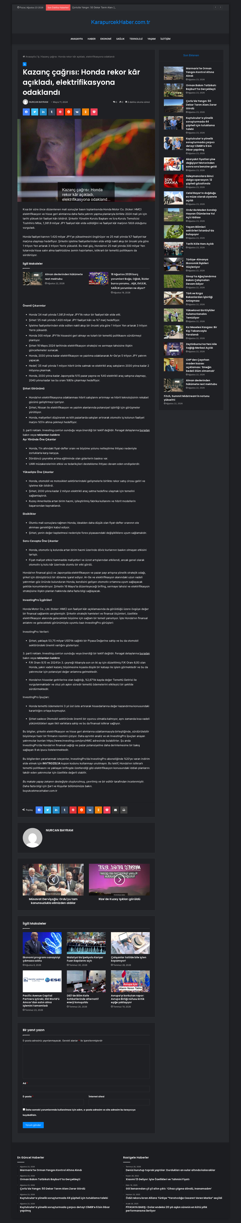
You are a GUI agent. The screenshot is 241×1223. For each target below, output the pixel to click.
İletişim (165, 38)
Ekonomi (105, 38)
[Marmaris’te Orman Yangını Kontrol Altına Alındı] (173, 73)
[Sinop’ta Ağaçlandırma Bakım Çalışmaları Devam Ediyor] (173, 281)
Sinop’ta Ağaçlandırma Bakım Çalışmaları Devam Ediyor (201, 280)
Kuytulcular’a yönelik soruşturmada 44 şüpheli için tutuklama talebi (200, 123)
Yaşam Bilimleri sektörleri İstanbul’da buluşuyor (200, 230)
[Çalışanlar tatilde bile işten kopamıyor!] (130, 943)
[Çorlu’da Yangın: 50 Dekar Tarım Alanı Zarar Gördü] (173, 105)
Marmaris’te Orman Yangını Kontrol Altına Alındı (200, 72)
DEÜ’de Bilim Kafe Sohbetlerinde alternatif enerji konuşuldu (83, 999)
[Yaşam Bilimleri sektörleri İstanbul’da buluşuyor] (173, 231)
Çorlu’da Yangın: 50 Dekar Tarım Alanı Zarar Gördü (99, 7)
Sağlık (120, 38)
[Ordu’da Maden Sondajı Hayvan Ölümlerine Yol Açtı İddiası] (173, 214)
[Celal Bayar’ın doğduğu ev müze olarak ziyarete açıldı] (173, 197)
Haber (91, 38)
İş (38, 56)
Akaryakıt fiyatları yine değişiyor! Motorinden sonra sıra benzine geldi (201, 162)
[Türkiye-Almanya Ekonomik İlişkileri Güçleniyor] (173, 264)
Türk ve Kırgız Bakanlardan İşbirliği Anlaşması (199, 297)
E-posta (28, 1096)
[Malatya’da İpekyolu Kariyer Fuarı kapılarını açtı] (86, 943)
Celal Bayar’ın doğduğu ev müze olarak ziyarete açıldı (201, 196)
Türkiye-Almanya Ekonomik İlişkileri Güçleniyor (197, 263)
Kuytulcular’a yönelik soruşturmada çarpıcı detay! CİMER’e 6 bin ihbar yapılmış (200, 144)
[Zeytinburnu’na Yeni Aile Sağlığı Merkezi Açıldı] (173, 349)
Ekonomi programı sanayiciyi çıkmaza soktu (41, 959)
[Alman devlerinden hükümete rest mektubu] (32, 278)
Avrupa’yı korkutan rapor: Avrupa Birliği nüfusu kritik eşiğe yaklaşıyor (127, 999)
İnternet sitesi (96, 1096)
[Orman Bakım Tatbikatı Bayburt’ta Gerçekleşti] (173, 90)
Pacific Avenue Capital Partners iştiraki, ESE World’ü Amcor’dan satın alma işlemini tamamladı (41, 1000)
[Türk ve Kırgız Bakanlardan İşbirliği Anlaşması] (173, 298)
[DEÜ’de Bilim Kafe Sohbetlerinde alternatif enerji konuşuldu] (86, 981)
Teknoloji (136, 38)
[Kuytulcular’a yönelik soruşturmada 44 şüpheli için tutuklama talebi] (173, 122)
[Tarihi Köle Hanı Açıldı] (173, 248)
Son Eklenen (191, 55)
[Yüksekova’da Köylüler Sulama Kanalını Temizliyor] (173, 315)
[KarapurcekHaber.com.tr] (120, 22)
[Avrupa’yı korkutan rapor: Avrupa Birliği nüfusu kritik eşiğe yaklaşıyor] (130, 981)
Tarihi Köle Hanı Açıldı (200, 244)
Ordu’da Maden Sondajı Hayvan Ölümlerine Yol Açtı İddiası (201, 213)
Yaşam (151, 38)
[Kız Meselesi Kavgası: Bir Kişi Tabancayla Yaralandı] (173, 332)
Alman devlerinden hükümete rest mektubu (201, 382)
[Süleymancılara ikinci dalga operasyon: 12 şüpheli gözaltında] (173, 181)
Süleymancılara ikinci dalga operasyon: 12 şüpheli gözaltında (199, 179)
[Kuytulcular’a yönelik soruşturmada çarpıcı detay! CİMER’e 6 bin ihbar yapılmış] (173, 143)
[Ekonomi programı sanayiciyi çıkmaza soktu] (42, 943)
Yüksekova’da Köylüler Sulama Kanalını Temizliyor (200, 313)
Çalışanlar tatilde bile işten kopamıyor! (128, 959)
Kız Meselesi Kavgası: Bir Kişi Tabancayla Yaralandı (201, 330)
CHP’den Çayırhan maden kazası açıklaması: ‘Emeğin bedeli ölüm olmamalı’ (200, 365)
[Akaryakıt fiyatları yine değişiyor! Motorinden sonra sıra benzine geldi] (173, 164)
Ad (25, 1083)
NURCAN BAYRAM (38, 102)
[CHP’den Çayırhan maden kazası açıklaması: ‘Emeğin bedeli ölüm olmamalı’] (173, 364)
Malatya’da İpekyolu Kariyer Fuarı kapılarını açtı (85, 959)
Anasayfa (77, 38)
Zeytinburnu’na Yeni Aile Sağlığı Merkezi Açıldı (201, 346)
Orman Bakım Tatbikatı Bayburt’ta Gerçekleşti (201, 87)
